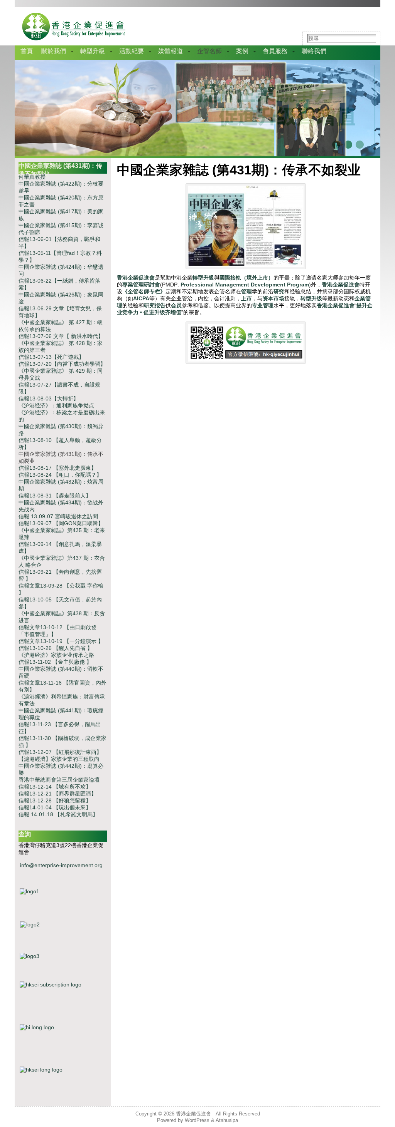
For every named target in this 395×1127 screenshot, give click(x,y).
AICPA (141, 298)
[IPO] (63, 964)
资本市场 (273, 298)
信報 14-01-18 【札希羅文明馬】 (58, 814)
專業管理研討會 (141, 284)
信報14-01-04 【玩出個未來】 (55, 807)
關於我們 (53, 51)
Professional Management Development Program (245, 284)
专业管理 (262, 305)
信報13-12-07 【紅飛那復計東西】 (60, 752)
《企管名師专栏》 (143, 291)
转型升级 (311, 298)
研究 (278, 291)
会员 (176, 305)
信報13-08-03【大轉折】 (49, 398)
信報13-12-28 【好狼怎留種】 (55, 800)
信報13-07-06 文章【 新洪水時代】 (61, 336)
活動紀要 (131, 51)
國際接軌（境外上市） (246, 278)
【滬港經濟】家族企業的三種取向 (59, 759)
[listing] (63, 934)
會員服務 (275, 51)
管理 (246, 291)
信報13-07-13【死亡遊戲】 (51, 357)
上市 (246, 298)
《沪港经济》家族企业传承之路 (56, 655)
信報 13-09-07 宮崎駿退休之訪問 (58, 516)
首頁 (26, 51)
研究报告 (154, 305)
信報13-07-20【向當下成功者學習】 (62, 364)
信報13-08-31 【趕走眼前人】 (55, 495)
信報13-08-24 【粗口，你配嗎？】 (60, 475)
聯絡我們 (314, 51)
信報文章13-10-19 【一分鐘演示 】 (61, 641)
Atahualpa (227, 1120)
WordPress (197, 1120)
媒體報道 (170, 51)
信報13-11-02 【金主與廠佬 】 (55, 662)
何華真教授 (32, 177)
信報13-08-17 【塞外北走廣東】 (57, 468)
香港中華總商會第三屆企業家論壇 (59, 780)
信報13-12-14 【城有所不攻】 (55, 787)
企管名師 (209, 51)
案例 (242, 51)
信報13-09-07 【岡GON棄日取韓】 (61, 523)
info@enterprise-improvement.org (61, 865)
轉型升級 (92, 51)
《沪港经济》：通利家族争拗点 (56, 405)
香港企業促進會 (136, 278)
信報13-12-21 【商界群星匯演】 (57, 793)
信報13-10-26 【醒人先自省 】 (56, 648)
